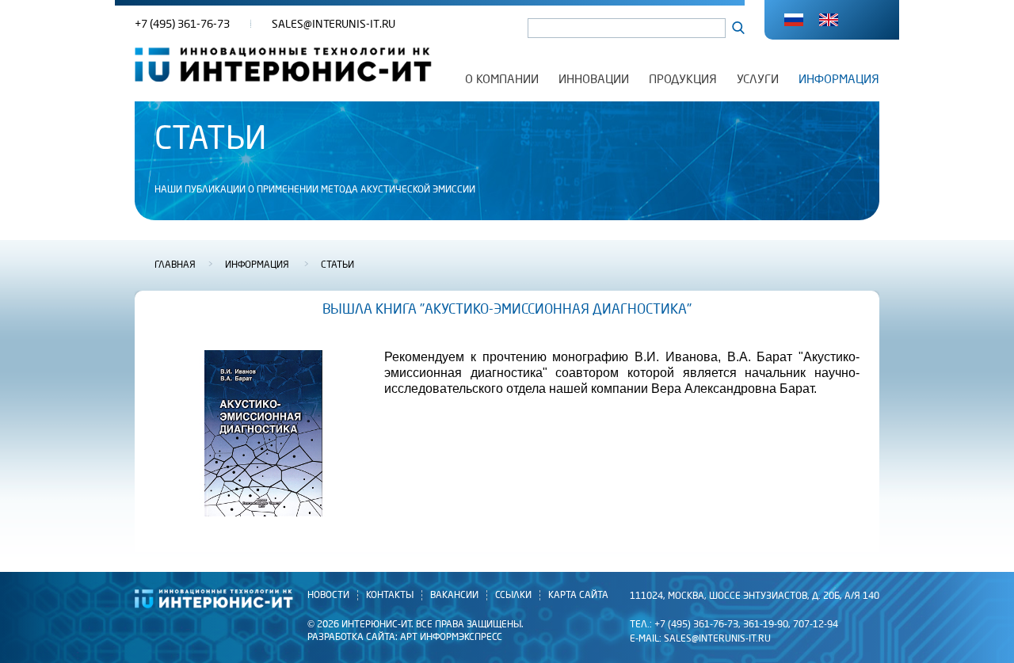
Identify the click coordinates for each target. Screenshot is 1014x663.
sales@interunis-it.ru (333, 24)
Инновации (593, 79)
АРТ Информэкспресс (451, 637)
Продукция (683, 79)
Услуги (758, 79)
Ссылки (513, 595)
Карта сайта (578, 595)
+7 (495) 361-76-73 (182, 24)
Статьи (337, 265)
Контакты (390, 595)
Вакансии (454, 595)
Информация (839, 79)
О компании (502, 79)
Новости (328, 595)
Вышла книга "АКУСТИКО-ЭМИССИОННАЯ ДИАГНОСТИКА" (507, 310)
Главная (175, 265)
